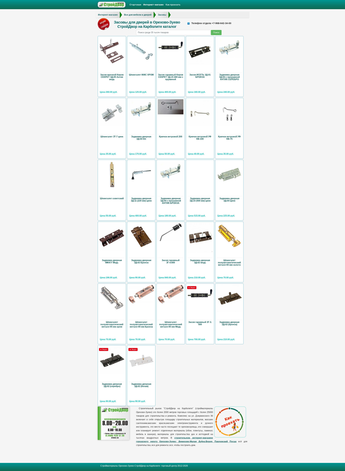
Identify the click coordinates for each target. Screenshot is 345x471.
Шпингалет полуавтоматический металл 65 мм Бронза (141, 324)
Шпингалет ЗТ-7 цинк (112, 136)
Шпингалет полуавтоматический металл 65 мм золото (229, 262)
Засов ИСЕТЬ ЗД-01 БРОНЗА (200, 76)
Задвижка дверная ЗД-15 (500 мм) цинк (200, 199)
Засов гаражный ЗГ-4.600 (171, 261)
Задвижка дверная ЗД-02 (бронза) (229, 323)
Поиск (216, 32)
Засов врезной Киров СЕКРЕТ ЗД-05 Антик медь (112, 77)
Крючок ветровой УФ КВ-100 (200, 137)
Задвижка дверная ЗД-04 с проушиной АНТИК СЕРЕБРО (229, 77)
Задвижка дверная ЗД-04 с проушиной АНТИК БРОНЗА (170, 200)
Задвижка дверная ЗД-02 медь (200, 261)
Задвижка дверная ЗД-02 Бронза (141, 261)
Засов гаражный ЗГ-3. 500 (200, 323)
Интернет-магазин (153, 4)
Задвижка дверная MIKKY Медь (112, 261)
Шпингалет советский (112, 198)
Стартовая (135, 4)
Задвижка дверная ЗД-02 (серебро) (112, 385)
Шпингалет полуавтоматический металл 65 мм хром (111, 324)
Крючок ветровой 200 (170, 136)
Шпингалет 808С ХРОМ (141, 75)
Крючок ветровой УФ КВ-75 (229, 137)
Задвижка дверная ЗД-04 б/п (141, 137)
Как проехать (173, 4)
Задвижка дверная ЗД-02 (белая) (141, 385)
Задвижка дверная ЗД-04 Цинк (229, 199)
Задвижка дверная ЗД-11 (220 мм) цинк (141, 199)
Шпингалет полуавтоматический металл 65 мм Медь (170, 324)
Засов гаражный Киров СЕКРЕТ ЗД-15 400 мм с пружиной (170, 77)
